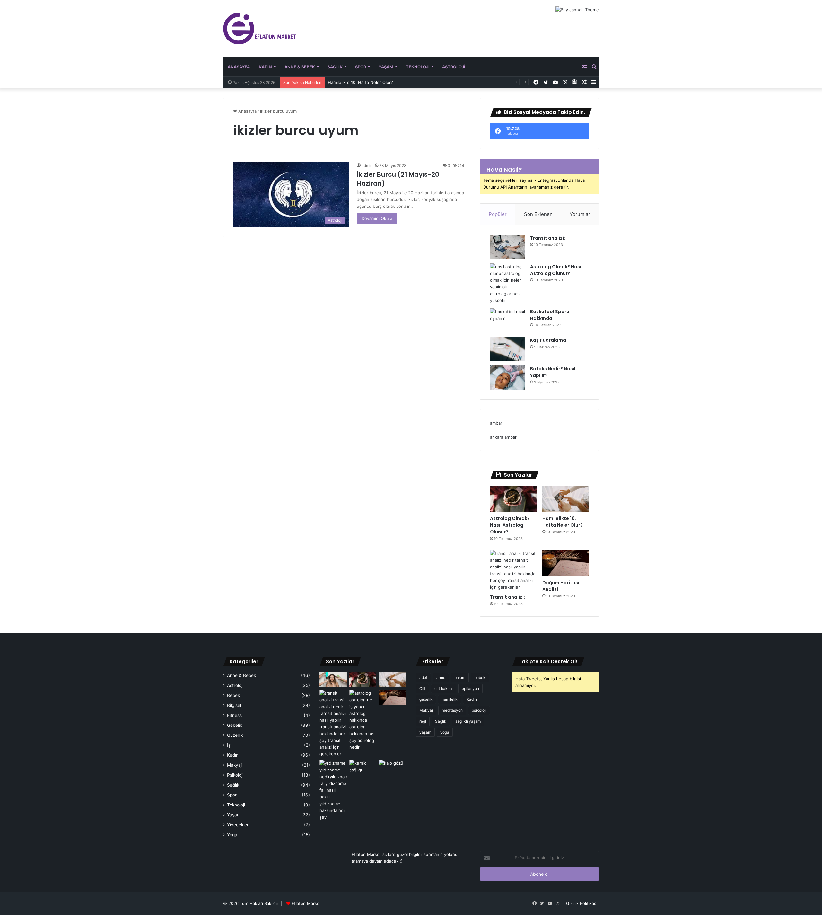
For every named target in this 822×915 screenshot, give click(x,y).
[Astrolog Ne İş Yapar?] (363, 720)
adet (423, 677)
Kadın (265, 66)
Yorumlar (580, 214)
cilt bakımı (443, 688)
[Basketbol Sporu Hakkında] (507, 320)
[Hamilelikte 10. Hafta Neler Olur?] (565, 499)
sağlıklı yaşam (468, 721)
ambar (496, 423)
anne (440, 677)
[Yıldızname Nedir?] (333, 790)
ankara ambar (503, 437)
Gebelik (234, 725)
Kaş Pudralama (548, 340)
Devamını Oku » (377, 218)
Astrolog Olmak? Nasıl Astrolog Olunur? (556, 270)
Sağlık (335, 66)
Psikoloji (235, 775)
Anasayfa (239, 66)
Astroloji (453, 66)
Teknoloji (418, 66)
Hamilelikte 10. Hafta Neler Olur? (360, 82)
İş (229, 745)
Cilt (422, 688)
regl (422, 721)
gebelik (426, 699)
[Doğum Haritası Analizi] (565, 563)
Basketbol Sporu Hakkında (549, 314)
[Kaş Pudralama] (507, 349)
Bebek (233, 695)
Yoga (232, 834)
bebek (479, 677)
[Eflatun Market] (259, 28)
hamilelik (450, 699)
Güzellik (235, 735)
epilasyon (470, 688)
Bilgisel (234, 705)
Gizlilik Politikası (581, 903)
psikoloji (479, 710)
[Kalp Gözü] (392, 767)
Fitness (234, 715)
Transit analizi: (547, 238)
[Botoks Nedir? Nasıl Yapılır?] (507, 377)
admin (367, 165)
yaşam (425, 732)
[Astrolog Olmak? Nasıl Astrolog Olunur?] (507, 283)
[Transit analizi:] (507, 247)
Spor (360, 66)
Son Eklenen (538, 214)
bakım (459, 677)
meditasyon (452, 710)
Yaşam (386, 66)
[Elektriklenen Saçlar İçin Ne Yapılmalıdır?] (333, 680)
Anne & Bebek (299, 66)
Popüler (498, 214)
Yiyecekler (238, 824)
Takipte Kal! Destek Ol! (548, 661)
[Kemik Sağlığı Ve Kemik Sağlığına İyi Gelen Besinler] (363, 767)
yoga (444, 732)
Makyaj (234, 765)
